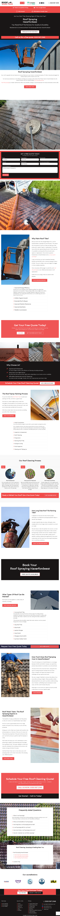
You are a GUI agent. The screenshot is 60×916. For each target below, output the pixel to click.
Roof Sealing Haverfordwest (21, 857)
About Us (20, 906)
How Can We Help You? (6, 166)
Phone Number (42, 157)
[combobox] (30, 164)
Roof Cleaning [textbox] (24, 163)
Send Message (5, 174)
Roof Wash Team (30, 86)
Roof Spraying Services (39, 280)
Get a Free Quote (44, 646)
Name (3, 157)
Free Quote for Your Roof (30, 31)
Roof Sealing (4, 906)
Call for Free (22, 892)
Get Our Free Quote (50, 495)
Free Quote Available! (30, 574)
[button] (21, 3)
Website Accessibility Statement (35, 910)
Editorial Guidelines (33, 912)
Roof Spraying (37, 692)
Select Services (23, 162)
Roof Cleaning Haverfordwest (21, 854)
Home (19, 903)
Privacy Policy (32, 907)
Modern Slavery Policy (33, 903)
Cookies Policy (32, 906)
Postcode (4, 162)
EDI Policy (31, 908)
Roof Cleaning (5, 903)
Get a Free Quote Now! (47, 383)
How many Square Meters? (45, 162)
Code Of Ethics (32, 911)
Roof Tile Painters (9, 415)
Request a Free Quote (35, 892)
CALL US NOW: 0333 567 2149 (30, 787)
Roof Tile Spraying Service (40, 543)
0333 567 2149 (54, 3)
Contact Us (20, 907)
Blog (19, 908)
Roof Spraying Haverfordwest (21, 856)
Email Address (24, 157)
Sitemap (19, 910)
